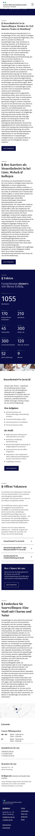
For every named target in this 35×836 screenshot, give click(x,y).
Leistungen (25, 811)
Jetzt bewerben (8, 148)
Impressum (6, 828)
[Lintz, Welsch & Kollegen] (14, 4)
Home (23, 808)
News (23, 819)
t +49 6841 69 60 (6, 753)
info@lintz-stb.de (7, 751)
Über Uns (24, 814)
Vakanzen (24, 817)
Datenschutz (7, 825)
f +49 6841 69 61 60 (7, 756)
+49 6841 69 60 (8, 820)
